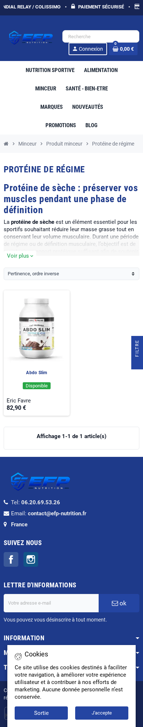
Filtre (137, 349)
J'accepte (102, 713)
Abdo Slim (36, 372)
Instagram (30, 559)
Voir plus (20, 256)
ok (122, 603)
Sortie (41, 713)
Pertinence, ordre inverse (33, 273)
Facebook (11, 559)
